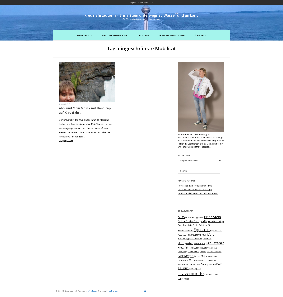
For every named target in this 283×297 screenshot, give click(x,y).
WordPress (92, 291)
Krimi (214, 248)
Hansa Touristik (195, 239)
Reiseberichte (84, 35)
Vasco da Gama (211, 274)
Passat (200, 260)
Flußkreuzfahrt (194, 234)
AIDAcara (189, 217)
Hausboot (207, 238)
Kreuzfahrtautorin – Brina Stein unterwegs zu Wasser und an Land (141, 15)
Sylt (219, 264)
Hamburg (183, 238)
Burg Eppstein (185, 224)
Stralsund (212, 264)
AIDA (181, 217)
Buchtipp (218, 221)
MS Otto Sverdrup (214, 252)
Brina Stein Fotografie (172, 35)
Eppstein (202, 229)
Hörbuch (197, 243)
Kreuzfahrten (206, 248)
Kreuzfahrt (215, 242)
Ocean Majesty (201, 256)
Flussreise (182, 235)
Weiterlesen (66, 140)
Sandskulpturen (209, 260)
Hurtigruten (185, 243)
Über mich (200, 35)
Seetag (204, 264)
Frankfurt (207, 234)
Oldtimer (213, 256)
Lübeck (203, 251)
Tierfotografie (195, 268)
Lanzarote (193, 251)
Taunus (183, 268)
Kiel (203, 243)
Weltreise (183, 278)
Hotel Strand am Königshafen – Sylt (195, 185)
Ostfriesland (183, 260)
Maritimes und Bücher (114, 35)
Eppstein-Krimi (216, 230)
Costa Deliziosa (199, 225)
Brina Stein (212, 217)
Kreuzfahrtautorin (189, 247)
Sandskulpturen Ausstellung (189, 264)
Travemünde (191, 273)
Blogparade (198, 217)
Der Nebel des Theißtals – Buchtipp (195, 189)
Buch (210, 221)
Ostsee (193, 260)
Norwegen (186, 255)
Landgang (143, 35)
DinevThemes (111, 291)
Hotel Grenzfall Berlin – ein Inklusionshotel (198, 193)
